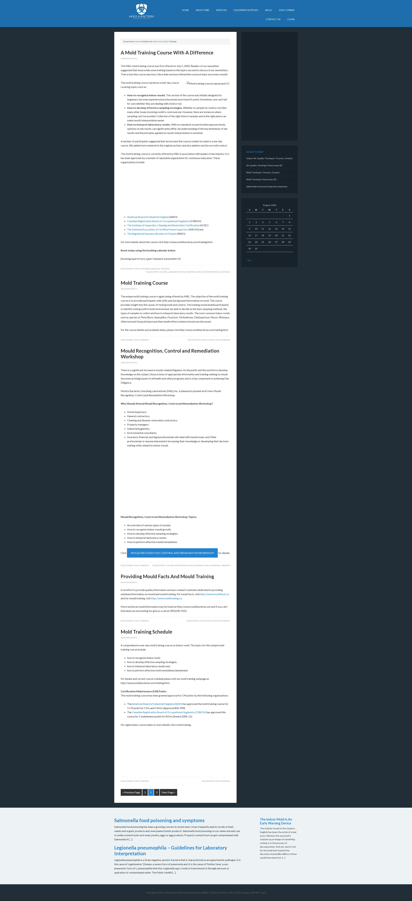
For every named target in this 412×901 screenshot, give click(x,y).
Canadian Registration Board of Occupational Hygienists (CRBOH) (169, 712)
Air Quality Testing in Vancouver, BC (264, 165)
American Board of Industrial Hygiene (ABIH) (157, 703)
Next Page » (168, 792)
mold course (208, 340)
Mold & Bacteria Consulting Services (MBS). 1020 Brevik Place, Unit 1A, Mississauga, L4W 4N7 (212, 892)
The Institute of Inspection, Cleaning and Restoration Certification (163, 225)
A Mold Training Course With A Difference (167, 52)
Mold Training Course (144, 283)
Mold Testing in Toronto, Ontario (263, 172)
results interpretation (208, 272)
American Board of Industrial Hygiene (148, 216)
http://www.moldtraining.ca (166, 598)
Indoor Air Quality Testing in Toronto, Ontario (269, 158)
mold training (188, 272)
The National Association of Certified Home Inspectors (157, 229)
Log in (263, 892)
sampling (225, 272)
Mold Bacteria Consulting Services (141, 11)
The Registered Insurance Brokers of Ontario (152, 233)
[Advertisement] (175, 191)
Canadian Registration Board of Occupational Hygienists (158, 221)
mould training (212, 565)
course (163, 272)
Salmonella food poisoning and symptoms (266, 186)
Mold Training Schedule (146, 632)
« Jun (248, 260)
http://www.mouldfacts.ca (214, 594)
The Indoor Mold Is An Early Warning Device (276, 821)
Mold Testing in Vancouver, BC (261, 179)
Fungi (136, 268)
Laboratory (174, 272)
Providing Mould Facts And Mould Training (167, 576)
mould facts (206, 621)
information (181, 565)
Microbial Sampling (150, 268)
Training (165, 268)
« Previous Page (131, 792)
